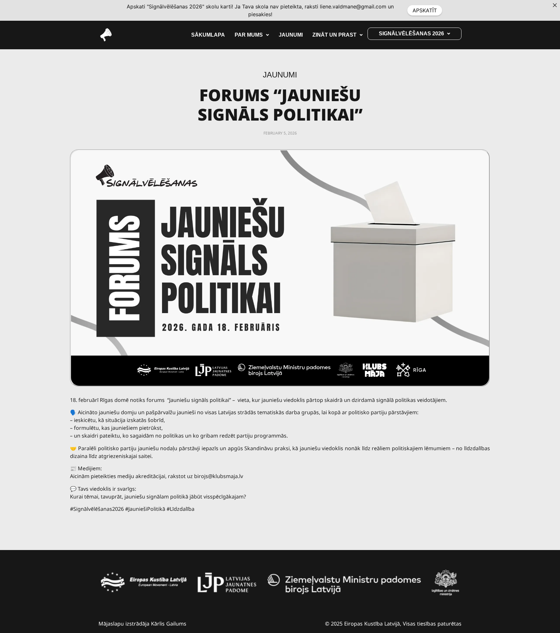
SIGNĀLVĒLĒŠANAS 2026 (411, 33)
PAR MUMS (249, 35)
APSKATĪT (425, 10)
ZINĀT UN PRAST (334, 35)
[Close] (555, 5)
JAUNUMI (291, 35)
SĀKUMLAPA (208, 35)
